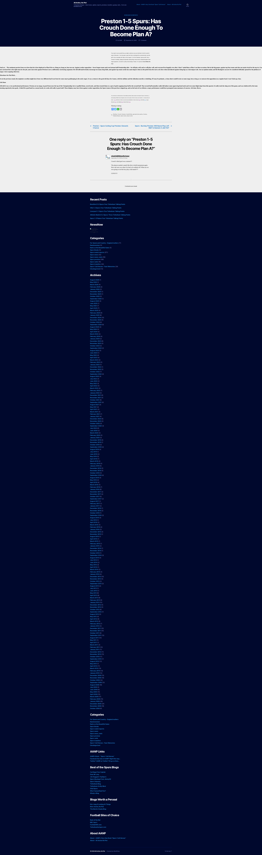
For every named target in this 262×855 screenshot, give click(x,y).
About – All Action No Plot (174, 4)
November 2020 (95, 421)
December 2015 (95, 532)
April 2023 (93, 357)
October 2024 (95, 322)
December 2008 (95, 704)
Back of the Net (95, 820)
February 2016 (95, 527)
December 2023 (95, 341)
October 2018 (94, 473)
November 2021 (95, 397)
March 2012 (94, 621)
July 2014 (93, 560)
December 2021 (95, 395)
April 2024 (93, 332)
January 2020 (95, 437)
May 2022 (93, 383)
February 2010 (95, 671)
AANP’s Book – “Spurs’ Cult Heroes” (102, 756)
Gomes (145, 114)
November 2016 (95, 511)
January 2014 (94, 574)
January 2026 (95, 289)
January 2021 (94, 416)
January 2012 (94, 626)
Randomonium (95, 245)
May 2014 (93, 565)
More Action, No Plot (97, 807)
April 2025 (93, 308)
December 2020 (95, 419)
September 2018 (96, 475)
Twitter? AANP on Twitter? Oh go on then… (104, 761)
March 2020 (94, 433)
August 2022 (94, 376)
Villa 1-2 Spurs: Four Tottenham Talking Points (105, 208)
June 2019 (93, 454)
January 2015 (94, 546)
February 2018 (95, 487)
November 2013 (95, 579)
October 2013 (94, 581)
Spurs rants (130, 115)
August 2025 (94, 301)
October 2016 (94, 513)
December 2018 (95, 468)
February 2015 (95, 543)
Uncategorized (95, 269)
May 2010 (93, 664)
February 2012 (95, 624)
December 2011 (95, 628)
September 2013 (95, 583)
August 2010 (94, 661)
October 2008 (95, 708)
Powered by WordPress (113, 851)
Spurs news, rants (96, 257)
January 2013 (94, 602)
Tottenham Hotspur (93, 231)
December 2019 (95, 440)
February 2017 (95, 503)
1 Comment (143, 40)
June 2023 (93, 353)
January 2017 (94, 506)
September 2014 (96, 555)
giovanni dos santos (138, 114)
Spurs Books (94, 250)
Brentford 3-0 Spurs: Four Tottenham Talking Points (107, 204)
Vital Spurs (94, 788)
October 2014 (94, 553)
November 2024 (95, 320)
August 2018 (94, 478)
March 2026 (94, 284)
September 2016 (96, 515)
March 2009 (94, 696)
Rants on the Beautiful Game (99, 248)
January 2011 (94, 649)
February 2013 (95, 600)
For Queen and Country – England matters (104, 243)
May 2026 (93, 282)
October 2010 (94, 656)
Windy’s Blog (94, 793)
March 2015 (94, 541)
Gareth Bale (129, 114)
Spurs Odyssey (95, 781)
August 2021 (94, 405)
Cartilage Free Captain (97, 772)
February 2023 (95, 362)
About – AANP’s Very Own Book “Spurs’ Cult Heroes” (151, 4)
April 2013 (93, 595)
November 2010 (95, 654)
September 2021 (95, 402)
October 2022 (95, 372)
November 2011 (95, 631)
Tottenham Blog (95, 784)
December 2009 (95, 675)
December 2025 (95, 292)
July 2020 (93, 428)
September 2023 (96, 348)
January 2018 (94, 489)
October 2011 (94, 633)
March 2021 (94, 412)
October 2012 (94, 609)
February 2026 (95, 287)
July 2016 (93, 520)
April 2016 (93, 522)
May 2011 (93, 640)
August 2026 (94, 280)
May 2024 (93, 329)
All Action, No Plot (80, 3)
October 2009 (95, 680)
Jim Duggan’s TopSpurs (98, 777)
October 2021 (94, 400)
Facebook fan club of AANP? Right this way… (105, 759)
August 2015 (94, 536)
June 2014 (93, 562)
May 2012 (93, 616)
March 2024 (94, 334)
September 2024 (96, 324)
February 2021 (95, 414)
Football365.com (96, 825)
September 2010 (96, 659)
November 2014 (95, 551)
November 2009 (95, 678)
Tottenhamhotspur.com (98, 827)
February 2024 (95, 336)
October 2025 (95, 296)
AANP (120, 40)
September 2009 (96, 682)
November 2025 (95, 294)
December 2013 (95, 576)
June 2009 (93, 689)
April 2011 (93, 642)
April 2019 (93, 459)
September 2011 (95, 635)
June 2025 (93, 303)
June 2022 (93, 381)
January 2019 (94, 466)
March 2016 (94, 525)
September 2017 (95, 499)
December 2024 (95, 317)
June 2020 (93, 430)
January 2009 (95, 701)
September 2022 (96, 374)
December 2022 (95, 367)
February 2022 (95, 390)
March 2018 (94, 485)
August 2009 (94, 685)
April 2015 (93, 539)
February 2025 (95, 313)
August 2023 (94, 350)
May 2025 (93, 306)
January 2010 (94, 673)
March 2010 (94, 668)
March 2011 (94, 645)
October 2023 (95, 346)
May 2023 (93, 355)
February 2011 (95, 647)
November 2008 (95, 706)
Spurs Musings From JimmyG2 (100, 779)
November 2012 (95, 607)
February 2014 (95, 572)
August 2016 (94, 518)
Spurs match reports (131, 15)
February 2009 (95, 699)
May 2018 (93, 480)
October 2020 (95, 423)
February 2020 (95, 435)
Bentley (115, 114)
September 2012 (95, 612)
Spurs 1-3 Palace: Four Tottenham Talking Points (106, 218)
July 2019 (93, 452)
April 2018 (93, 482)
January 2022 (94, 393)
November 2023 (95, 343)
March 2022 (94, 388)
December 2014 (95, 548)
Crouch (119, 114)
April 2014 (93, 567)
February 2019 (95, 463)
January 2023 (94, 365)
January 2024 (95, 339)
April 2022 (93, 386)
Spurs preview (95, 259)
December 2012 (95, 605)
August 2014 (94, 558)
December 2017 (95, 492)
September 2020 (96, 426)
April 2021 (93, 409)
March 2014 (94, 569)
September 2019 (96, 447)
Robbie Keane (116, 115)
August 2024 (94, 327)
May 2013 (93, 593)
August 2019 (94, 449)
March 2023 (94, 360)
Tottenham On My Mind (98, 786)
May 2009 (93, 692)
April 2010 (93, 666)
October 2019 (94, 445)
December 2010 (95, 652)
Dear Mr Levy (94, 774)
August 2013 (94, 586)
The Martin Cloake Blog (98, 809)
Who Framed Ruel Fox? (98, 791)
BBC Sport (93, 822)
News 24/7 (94, 232)
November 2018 (95, 470)
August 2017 (94, 501)
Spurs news (123, 115)
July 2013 (93, 588)
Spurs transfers (95, 264)
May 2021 (93, 407)
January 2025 (94, 315)
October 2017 (94, 496)
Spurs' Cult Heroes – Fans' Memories (102, 266)
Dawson (124, 114)
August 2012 (94, 614)
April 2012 (93, 619)
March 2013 (94, 598)
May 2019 (93, 456)
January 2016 (94, 529)
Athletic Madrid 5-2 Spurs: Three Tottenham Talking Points (110, 215)
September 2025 (96, 299)
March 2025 (94, 310)
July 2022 (93, 379)
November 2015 (95, 534)
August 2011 (94, 638)
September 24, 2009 (131, 40)
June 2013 (93, 591)
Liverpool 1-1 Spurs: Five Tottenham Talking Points (107, 211)
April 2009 (93, 694)
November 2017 (95, 494)
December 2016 (95, 508)
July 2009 (93, 687)
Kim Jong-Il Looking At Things (100, 804)
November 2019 (95, 442)
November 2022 (95, 369)
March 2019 (94, 461)
